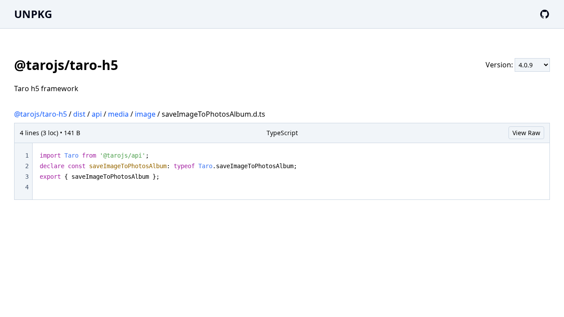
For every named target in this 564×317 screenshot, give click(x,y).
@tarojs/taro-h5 (40, 114)
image (145, 114)
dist (79, 114)
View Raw (526, 133)
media (118, 114)
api (97, 114)
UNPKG (33, 14)
